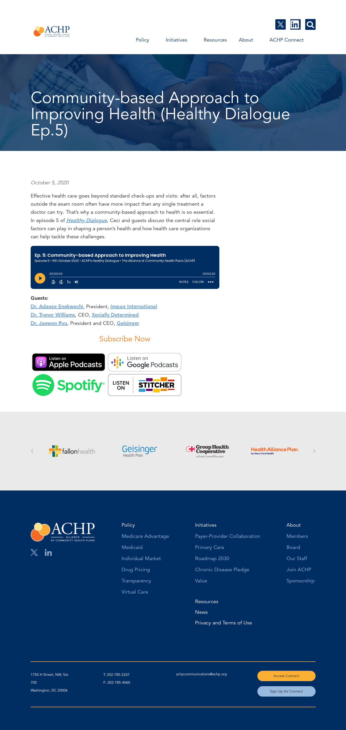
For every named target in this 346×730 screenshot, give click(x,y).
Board (293, 547)
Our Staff (296, 559)
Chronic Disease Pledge (222, 570)
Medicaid (132, 547)
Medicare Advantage (145, 536)
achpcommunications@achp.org (201, 674)
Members (297, 536)
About (246, 40)
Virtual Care (135, 592)
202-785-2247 (118, 674)
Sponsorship (300, 581)
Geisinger (128, 323)
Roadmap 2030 (212, 559)
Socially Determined (115, 315)
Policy (142, 40)
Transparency (136, 581)
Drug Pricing (136, 570)
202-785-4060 (118, 682)
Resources (215, 40)
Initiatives (176, 40)
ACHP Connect (287, 40)
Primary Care (209, 547)
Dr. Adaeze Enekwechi (57, 306)
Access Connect (286, 676)
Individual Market (141, 559)
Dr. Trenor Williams (53, 315)
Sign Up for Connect (286, 691)
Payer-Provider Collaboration (227, 536)
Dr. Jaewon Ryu (49, 323)
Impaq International (133, 306)
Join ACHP (298, 570)
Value (201, 581)
